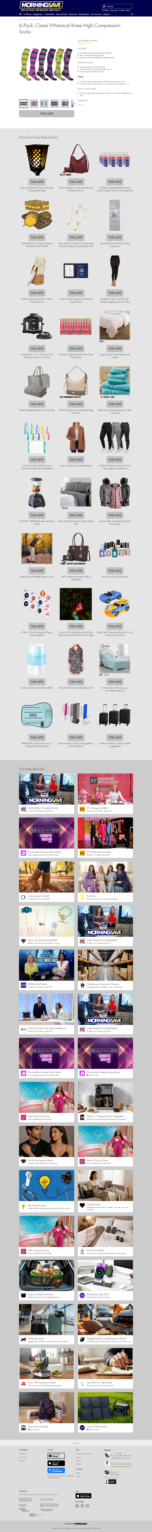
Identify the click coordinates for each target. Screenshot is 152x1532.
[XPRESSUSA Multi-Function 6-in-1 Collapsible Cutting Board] (37, 732)
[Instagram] (82, 1506)
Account (50, 1450)
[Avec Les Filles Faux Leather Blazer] (76, 454)
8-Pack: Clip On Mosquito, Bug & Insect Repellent (37, 634)
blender (128, 10)
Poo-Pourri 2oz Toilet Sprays (115, 576)
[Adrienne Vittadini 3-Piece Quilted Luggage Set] (115, 732)
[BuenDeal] (49, 1510)
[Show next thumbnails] (74, 103)
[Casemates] (39, 1515)
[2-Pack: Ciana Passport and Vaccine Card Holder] (76, 288)
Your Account (96, 14)
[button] (20, 14)
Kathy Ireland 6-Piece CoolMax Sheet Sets (76, 523)
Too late (46, 113)
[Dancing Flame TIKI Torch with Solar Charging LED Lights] (37, 177)
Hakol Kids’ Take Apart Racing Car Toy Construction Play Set (115, 634)
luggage (122, 10)
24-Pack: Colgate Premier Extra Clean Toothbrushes (75, 356)
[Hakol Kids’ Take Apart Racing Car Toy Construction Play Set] (115, 621)
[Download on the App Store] (83, 1495)
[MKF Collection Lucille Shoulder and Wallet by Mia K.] (76, 177)
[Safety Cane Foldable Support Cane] (37, 566)
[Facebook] (77, 1506)
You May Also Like (31, 769)
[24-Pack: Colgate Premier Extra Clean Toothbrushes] (76, 343)
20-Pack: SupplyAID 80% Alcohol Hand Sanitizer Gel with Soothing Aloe (115, 189)
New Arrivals (61, 14)
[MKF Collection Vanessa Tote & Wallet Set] (76, 566)
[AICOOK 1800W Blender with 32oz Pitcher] (37, 510)
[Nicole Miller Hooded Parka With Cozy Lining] (115, 510)
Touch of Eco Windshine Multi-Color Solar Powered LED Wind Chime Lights (76, 634)
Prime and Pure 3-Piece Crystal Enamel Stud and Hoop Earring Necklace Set (76, 245)
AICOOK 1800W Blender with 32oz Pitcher (36, 523)
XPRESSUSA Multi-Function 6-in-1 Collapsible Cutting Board (37, 745)
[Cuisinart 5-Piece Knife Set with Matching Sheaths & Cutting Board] (37, 454)
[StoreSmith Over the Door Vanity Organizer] (115, 232)
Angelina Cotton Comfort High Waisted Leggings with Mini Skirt (115, 300)
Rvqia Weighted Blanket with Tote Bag (37, 410)
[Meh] (28, 1504)
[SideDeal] (28, 1510)
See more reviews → (111, 1478)
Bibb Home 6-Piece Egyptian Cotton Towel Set (115, 411)
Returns (78, 1460)
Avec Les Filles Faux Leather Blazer (76, 465)
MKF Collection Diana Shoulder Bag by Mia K (76, 411)
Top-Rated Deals (37, 19)
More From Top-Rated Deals (38, 137)
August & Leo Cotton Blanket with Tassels (115, 356)
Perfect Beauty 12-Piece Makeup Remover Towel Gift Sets (36, 245)
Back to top (76, 1443)
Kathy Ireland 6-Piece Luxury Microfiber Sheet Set (115, 689)
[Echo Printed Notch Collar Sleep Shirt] (76, 677)
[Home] (41, 4)
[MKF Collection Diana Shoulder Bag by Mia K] (76, 399)
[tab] (23, 103)
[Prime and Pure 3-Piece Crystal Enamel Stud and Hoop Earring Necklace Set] (76, 232)
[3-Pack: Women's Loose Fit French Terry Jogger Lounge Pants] (115, 454)
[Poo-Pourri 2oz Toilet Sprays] (115, 566)
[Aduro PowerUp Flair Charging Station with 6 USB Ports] (76, 732)
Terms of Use (96, 1528)
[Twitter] (87, 1506)
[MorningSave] (49, 1504)
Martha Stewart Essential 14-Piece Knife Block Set (37, 300)
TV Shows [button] (27, 14)
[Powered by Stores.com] (76, 1524)
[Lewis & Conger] (49, 1499)
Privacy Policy (87, 1528)
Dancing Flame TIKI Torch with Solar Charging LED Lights (37, 189)
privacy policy (54, 1477)
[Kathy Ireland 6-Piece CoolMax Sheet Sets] (76, 510)
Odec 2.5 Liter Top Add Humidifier (37, 687)
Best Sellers (50, 14)
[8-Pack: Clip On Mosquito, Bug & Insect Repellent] (37, 621)
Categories (37, 14)
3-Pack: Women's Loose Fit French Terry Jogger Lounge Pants (115, 467)
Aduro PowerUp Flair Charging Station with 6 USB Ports (75, 745)
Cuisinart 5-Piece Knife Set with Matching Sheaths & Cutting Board (37, 467)
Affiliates (78, 1464)
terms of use (70, 1476)
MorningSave (23, 19)
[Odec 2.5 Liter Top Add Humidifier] (37, 677)
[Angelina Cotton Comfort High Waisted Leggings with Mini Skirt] (115, 288)
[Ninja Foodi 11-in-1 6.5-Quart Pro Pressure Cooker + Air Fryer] (37, 343)
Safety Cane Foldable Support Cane (37, 576)
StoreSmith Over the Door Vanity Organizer (115, 245)
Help (77, 1450)
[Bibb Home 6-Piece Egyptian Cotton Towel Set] (115, 399)
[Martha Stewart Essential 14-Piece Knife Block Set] (37, 288)
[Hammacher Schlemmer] (28, 1499)
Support (106, 14)
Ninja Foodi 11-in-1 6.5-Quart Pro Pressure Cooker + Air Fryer (37, 356)
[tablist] (46, 103)
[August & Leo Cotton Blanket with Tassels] (115, 343)
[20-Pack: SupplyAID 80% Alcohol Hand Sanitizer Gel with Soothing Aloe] (115, 177)
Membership (84, 14)
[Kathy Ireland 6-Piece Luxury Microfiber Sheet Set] (115, 677)
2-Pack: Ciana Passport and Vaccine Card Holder (76, 300)
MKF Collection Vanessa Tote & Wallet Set (76, 578)
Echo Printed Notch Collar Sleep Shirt (76, 687)
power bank (114, 10)
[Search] (104, 6)
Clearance (72, 14)
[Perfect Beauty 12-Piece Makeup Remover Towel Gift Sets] (37, 232)
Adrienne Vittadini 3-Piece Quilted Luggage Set (115, 745)
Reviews (107, 1450)
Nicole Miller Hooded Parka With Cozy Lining (115, 523)
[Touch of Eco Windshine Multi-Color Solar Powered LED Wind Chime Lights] (76, 621)
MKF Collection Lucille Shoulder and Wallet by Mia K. (76, 189)
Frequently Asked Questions (84, 1454)
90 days (81, 105)
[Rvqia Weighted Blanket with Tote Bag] (37, 399)
